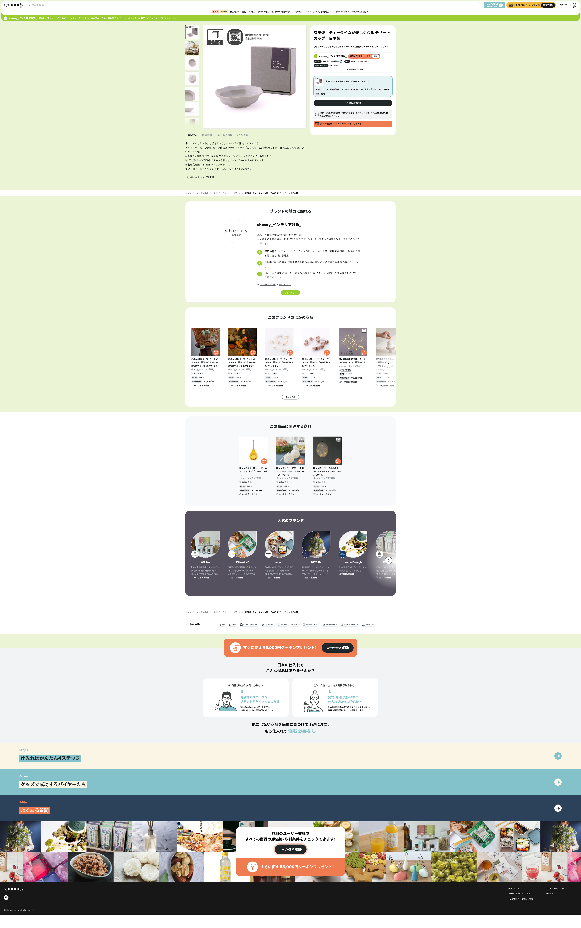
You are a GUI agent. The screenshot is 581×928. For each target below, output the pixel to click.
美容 (244, 11)
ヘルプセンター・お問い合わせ (520, 899)
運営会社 (549, 893)
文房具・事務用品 (321, 11)
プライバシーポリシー (555, 888)
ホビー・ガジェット (360, 11)
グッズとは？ (513, 888)
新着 (225, 11)
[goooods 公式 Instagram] (6, 897)
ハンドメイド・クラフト (268, 284)
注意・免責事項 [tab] (224, 135)
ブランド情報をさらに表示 (354, 70)
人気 (216, 11)
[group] (338, 648)
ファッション (298, 11)
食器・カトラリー (220, 193)
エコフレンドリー (285, 284)
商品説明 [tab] (192, 135)
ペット (308, 11)
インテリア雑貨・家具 (280, 11)
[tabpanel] (246, 160)
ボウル (237, 193)
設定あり (334, 65)
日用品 (252, 11)
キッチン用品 (263, 11)
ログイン (564, 5)
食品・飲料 (235, 11)
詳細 (365, 62)
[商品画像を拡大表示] (255, 77)
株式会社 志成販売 (331, 61)
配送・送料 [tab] (242, 135)
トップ (188, 193)
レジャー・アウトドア (341, 11)
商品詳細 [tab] (207, 135)
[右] (388, 364)
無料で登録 (199, 373)
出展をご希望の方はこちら (519, 893)
